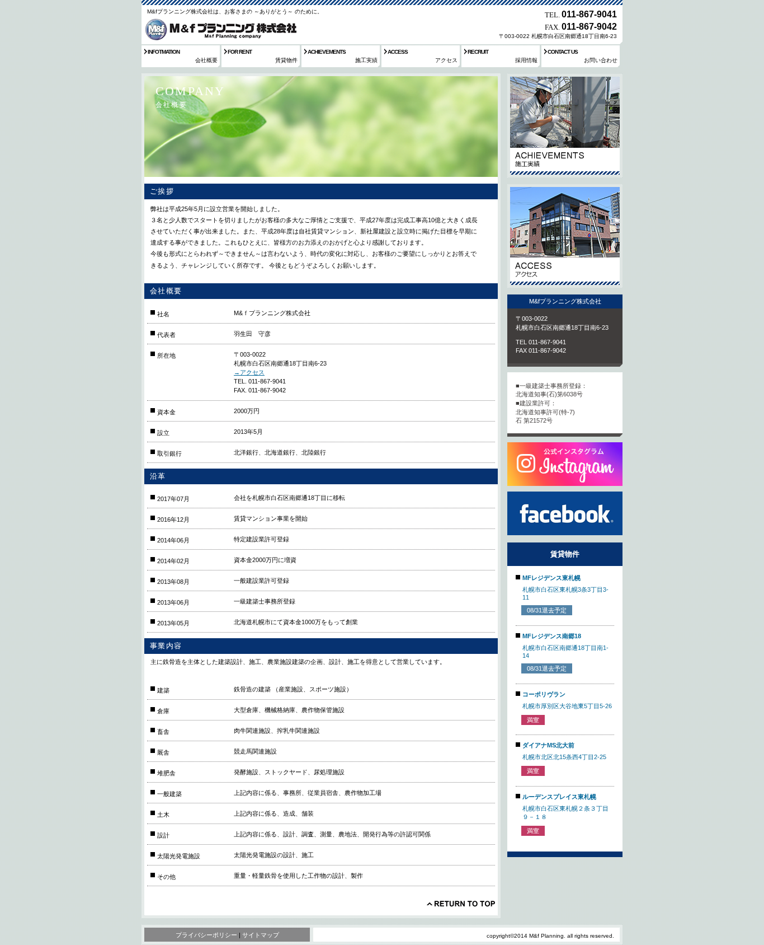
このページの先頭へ (461, 903)
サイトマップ (260, 935)
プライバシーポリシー (206, 935)
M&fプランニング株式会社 (219, 29)
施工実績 (564, 125)
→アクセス (249, 372)
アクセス (564, 236)
